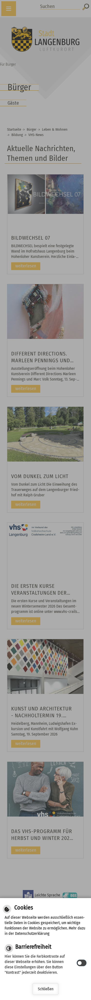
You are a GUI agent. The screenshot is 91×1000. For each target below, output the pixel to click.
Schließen (45, 989)
